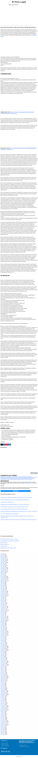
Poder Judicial (28, 477)
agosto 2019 (2, 636)
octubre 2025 (2, 561)
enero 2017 (2, 674)
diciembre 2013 (3, 720)
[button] (1, 444)
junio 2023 (2, 583)
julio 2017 (2, 667)
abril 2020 (2, 626)
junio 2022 (2, 598)
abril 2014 (2, 715)
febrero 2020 (2, 628)
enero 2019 (2, 644)
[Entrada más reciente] (32, 473)
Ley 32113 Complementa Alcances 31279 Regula (9, 513)
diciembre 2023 (3, 576)
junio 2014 (2, 713)
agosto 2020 (2, 621)
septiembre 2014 (3, 709)
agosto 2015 (2, 695)
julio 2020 (2, 622)
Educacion (16, 478)
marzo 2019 (2, 642)
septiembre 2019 (3, 634)
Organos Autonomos (9, 476)
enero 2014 (2, 719)
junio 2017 (2, 668)
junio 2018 (2, 653)
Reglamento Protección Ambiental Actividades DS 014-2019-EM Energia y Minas (15, 504)
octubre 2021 (2, 608)
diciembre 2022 (3, 591)
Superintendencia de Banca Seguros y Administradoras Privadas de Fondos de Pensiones (16, 479)
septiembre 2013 (3, 724)
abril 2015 (2, 700)
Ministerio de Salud (3, 542)
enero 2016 (2, 689)
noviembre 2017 (3, 662)
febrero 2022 (2, 603)
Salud (1, 478)
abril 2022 (2, 601)
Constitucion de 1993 (23, 745)
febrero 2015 (2, 703)
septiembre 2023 (3, 580)
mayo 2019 (2, 639)
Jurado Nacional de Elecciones (12, 477)
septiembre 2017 (3, 664)
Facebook (2, 751)
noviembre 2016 (3, 677)
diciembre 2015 (3, 690)
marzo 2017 (2, 672)
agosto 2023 (2, 581)
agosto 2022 (2, 596)
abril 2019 (2, 641)
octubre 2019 (2, 633)
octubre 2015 (2, 693)
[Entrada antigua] (36, 473)
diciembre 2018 (3, 646)
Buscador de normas (5, 743)
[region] (19, 14)
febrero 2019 (2, 643)
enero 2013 (2, 734)
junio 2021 (2, 613)
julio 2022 (2, 597)
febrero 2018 (2, 658)
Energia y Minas (34, 477)
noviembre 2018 (3, 647)
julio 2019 (2, 637)
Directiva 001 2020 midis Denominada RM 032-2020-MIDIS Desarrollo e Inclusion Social (16, 497)
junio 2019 (2, 638)
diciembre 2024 (3, 567)
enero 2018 (2, 659)
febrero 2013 (2, 733)
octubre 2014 (2, 708)
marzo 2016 (2, 687)
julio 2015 (2, 697)
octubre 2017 (2, 663)
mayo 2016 (2, 684)
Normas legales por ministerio (24, 746)
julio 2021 (2, 612)
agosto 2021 (2, 611)
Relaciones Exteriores (10, 478)
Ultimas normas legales (5, 745)
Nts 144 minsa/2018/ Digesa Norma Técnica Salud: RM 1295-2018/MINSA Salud (15, 499)
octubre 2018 (2, 648)
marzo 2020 (2, 627)
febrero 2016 (2, 688)
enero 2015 (2, 704)
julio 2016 (2, 682)
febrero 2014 (2, 718)
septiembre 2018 (3, 649)
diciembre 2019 (3, 631)
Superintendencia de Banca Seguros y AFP (8, 547)
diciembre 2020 (3, 616)
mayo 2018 (2, 654)
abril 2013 (2, 730)
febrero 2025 (2, 565)
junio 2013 (2, 728)
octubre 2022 (2, 593)
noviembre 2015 (3, 692)
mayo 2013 (2, 729)
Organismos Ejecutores (30, 478)
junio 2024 (2, 575)
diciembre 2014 (3, 705)
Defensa (4, 478)
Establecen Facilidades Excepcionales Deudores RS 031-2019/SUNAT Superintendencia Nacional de (19, 519)
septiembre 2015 (3, 694)
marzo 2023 (2, 587)
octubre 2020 (2, 618)
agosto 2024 (2, 572)
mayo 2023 (2, 585)
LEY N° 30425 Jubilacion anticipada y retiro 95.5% (9, 539)
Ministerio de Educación (4, 544)
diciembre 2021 (3, 606)
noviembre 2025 (3, 560)
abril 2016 (2, 685)
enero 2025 (2, 566)
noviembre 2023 (3, 577)
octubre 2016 (2, 678)
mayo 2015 (2, 699)
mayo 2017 (2, 669)
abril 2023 (2, 586)
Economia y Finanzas (21, 477)
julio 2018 (2, 652)
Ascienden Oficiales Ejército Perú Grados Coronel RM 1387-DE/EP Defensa (14, 509)
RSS (9, 751)
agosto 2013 (2, 725)
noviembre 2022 (3, 592)
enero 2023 (2, 590)
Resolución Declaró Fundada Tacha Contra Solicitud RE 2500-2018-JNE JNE (14, 506)
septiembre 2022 (3, 595)
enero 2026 (2, 557)
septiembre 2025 (3, 562)
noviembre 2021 (3, 607)
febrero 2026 (2, 556)
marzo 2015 (2, 702)
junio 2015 (2, 698)
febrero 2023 (2, 588)
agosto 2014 (2, 710)
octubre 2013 (2, 723)
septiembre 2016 (3, 679)
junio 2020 (2, 623)
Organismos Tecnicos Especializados (20, 476)
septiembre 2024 (3, 571)
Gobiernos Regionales (22, 478)
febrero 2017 (2, 673)
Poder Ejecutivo (3, 476)
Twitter (6, 751)
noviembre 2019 (3, 632)
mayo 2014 (2, 714)
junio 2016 (2, 683)
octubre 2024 (2, 570)
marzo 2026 (2, 555)
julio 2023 (2, 582)
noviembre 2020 (3, 617)
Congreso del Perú (3, 546)
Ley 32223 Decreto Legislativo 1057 (7, 502)
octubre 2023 (2, 578)
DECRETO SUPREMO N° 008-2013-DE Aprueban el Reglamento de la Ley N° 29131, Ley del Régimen (19, 511)
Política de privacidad (5, 744)
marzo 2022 (2, 602)
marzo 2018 (2, 657)
